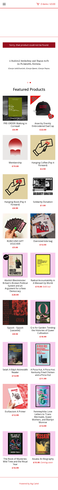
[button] (4, 4)
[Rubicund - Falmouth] (29, 22)
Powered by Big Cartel (29, 483)
